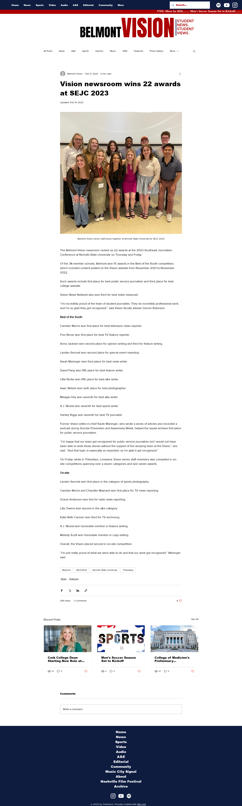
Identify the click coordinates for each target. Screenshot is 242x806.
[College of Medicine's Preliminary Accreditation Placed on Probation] (174, 638)
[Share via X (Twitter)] (69, 590)
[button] (194, 51)
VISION (148, 28)
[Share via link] (85, 590)
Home (121, 732)
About (121, 776)
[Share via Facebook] (61, 590)
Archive (121, 786)
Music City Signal (120, 771)
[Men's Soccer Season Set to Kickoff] (121, 638)
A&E (73, 51)
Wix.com (141, 804)
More (172, 51)
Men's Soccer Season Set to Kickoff (118, 659)
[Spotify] (218, 5)
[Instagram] (234, 5)
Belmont (66, 570)
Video (121, 747)
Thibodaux (128, 570)
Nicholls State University (105, 570)
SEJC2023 (81, 570)
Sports (85, 51)
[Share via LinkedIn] (77, 590)
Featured (138, 51)
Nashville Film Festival (121, 781)
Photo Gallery (156, 51)
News (62, 51)
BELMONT (100, 32)
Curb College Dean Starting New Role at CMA (64, 659)
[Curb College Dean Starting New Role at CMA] (67, 638)
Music (113, 51)
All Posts (48, 51)
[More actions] (180, 74)
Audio (121, 752)
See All (194, 619)
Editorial (121, 761)
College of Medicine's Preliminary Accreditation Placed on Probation (174, 659)
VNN (124, 51)
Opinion (99, 51)
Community (121, 766)
